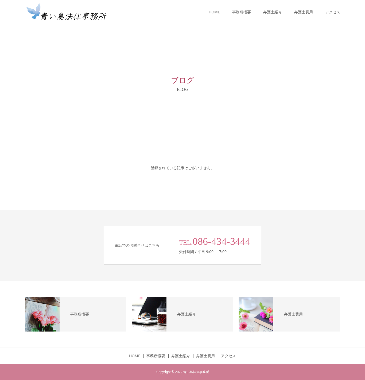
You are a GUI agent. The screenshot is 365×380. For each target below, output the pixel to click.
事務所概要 (241, 11)
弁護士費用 (303, 11)
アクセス (332, 11)
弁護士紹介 (272, 11)
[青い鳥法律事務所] (66, 12)
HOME (214, 11)
